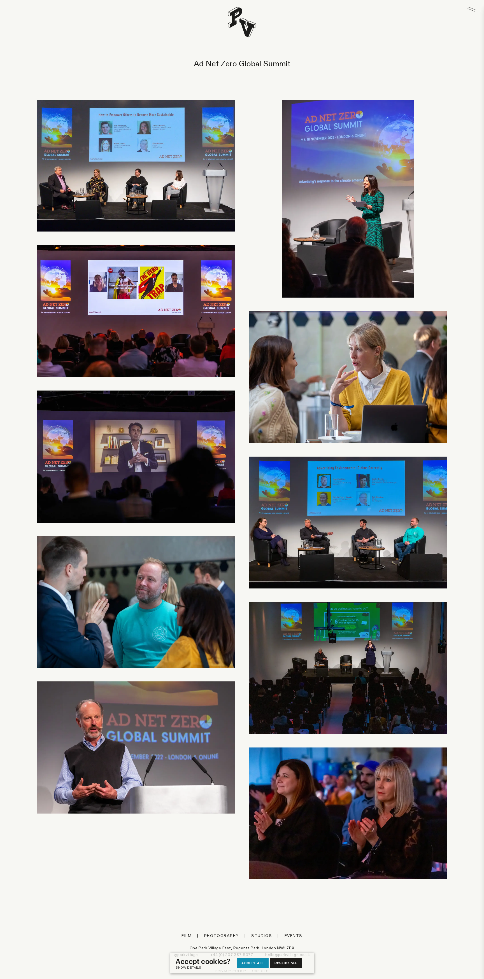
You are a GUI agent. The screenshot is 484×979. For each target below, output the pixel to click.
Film (187, 936)
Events (293, 936)
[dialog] (242, 963)
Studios (261, 936)
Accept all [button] (252, 963)
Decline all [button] (285, 962)
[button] (206, 968)
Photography (221, 936)
